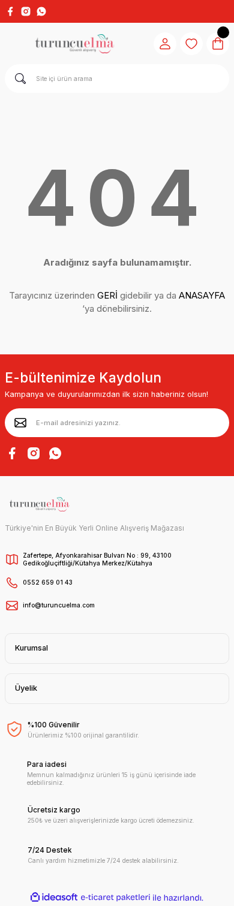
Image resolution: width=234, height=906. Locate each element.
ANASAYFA (202, 295)
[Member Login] (165, 44)
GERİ (107, 295)
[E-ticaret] (115, 897)
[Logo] (74, 43)
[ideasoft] (54, 897)
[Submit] (20, 422)
